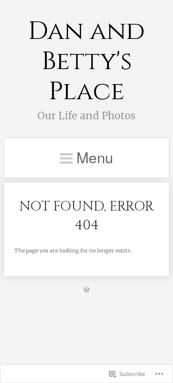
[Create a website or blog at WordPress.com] (86, 290)
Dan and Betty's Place (86, 61)
